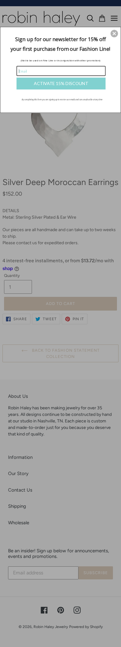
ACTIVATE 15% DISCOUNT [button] (61, 83)
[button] (114, 33)
